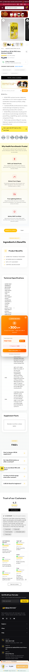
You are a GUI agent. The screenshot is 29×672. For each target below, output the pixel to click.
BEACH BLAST (7, 70)
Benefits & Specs (10, 230)
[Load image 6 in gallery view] (21, 44)
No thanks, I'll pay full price (14, 354)
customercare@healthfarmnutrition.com (16, 648)
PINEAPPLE (15, 74)
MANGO (6, 74)
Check (25, 90)
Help (3, 632)
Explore (4, 624)
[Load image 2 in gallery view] (13, 44)
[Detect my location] (21, 90)
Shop (3, 628)
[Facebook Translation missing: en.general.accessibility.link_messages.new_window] (3, 618)
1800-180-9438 (9, 641)
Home (2, 48)
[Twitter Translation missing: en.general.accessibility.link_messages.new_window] (10, 618)
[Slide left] (2, 44)
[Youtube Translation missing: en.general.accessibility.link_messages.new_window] (14, 618)
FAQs (22, 230)
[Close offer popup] (26, 317)
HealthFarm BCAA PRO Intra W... (13, 48)
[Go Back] (2, 7)
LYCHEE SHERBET (20, 70)
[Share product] (26, 51)
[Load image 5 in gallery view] (17, 44)
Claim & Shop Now (13, 350)
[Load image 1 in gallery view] (5, 44)
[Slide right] (27, 44)
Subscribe (24, 601)
